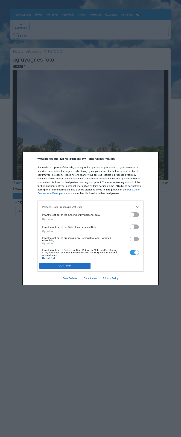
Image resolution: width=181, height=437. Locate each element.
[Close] (151, 159)
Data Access (90, 278)
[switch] (134, 214)
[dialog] (90, 218)
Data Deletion (70, 278)
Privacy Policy (110, 278)
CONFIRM (65, 265)
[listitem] (90, 207)
